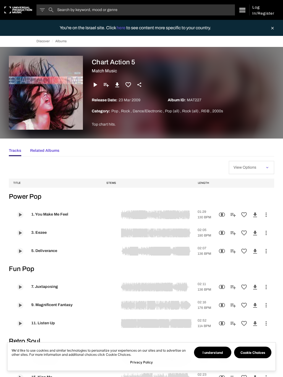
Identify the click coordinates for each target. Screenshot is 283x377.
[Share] (139, 84)
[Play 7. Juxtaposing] (20, 287)
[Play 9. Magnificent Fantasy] (20, 305)
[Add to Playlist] (106, 84)
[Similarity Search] (222, 214)
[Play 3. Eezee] (20, 233)
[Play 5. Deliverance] (20, 251)
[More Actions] (266, 214)
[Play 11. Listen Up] (20, 323)
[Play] (95, 84)
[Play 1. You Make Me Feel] (20, 214)
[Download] (117, 84)
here (121, 27)
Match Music (104, 70)
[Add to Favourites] (128, 84)
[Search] (242, 10)
